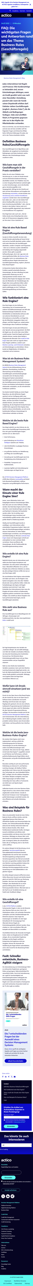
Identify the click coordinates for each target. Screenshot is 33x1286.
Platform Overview (6, 1205)
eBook (11, 1049)
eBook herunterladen (15, 1061)
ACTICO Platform (11, 906)
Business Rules (24, 256)
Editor (4, 620)
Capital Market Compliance (8, 1236)
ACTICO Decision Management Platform (16, 477)
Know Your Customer (6, 1238)
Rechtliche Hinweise (20, 1281)
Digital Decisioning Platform (8, 1207)
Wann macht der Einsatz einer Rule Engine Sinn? (16, 1093)
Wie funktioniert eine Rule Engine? (14, 1089)
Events (3, 1257)
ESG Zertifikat (7, 1283)
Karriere (22, 11)
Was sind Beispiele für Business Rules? (15, 1097)
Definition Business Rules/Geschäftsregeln (16, 1086)
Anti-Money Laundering (7, 1229)
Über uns (3, 1245)
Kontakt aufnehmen (10, 1190)
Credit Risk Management (7, 1217)
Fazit (5, 1100)
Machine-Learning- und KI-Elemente (13, 345)
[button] (10, 11)
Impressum (7, 1281)
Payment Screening (6, 1233)
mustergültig (19, 479)
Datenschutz (18, 1283)
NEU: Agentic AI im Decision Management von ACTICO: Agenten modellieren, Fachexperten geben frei (15, 4)
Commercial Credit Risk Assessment (10, 1219)
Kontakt (29, 11)
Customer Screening (6, 1231)
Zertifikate (4, 1252)
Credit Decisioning (5, 1222)
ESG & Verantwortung (7, 1250)
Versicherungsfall (15, 850)
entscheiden (14, 193)
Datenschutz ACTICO (19, 1122)
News (2, 1254)
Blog (2, 1266)
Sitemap (27, 1283)
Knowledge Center (6, 1264)
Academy (15, 11)
